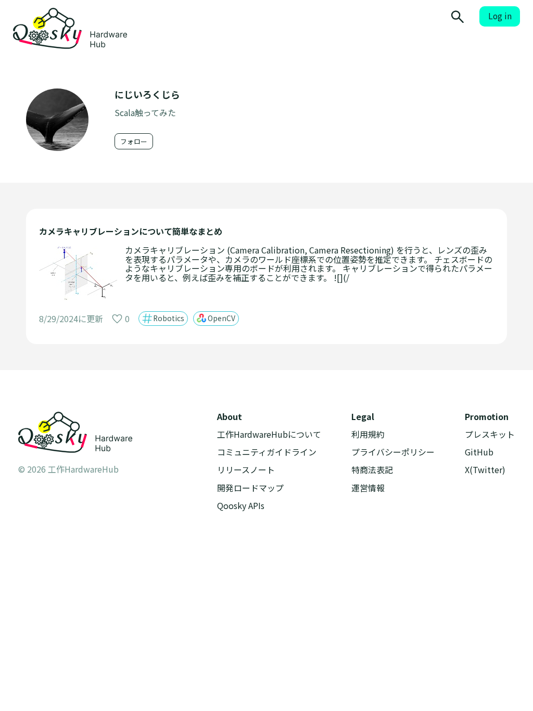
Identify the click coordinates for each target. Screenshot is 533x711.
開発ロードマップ (250, 488)
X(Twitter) (485, 470)
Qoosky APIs (240, 506)
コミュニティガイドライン (266, 452)
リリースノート (246, 470)
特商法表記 (372, 470)
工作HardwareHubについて (269, 434)
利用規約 (368, 434)
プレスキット (490, 434)
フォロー (133, 141)
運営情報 (368, 488)
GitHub (479, 452)
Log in (500, 16)
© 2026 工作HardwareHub (68, 469)
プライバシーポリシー (393, 452)
